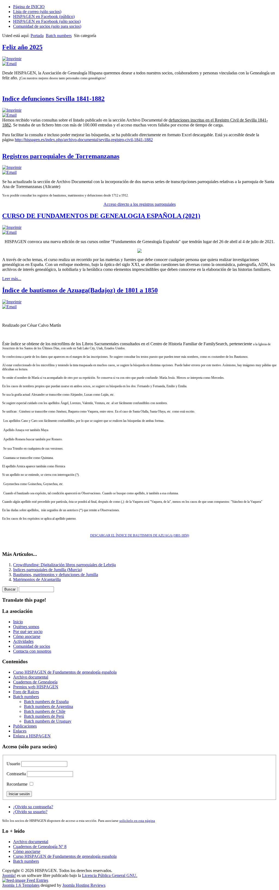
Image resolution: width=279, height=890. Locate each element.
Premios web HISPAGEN (35, 687)
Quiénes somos (26, 626)
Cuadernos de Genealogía (35, 682)
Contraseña (16, 773)
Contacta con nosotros (32, 651)
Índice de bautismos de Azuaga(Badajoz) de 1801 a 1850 (80, 290)
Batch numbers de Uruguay (47, 721)
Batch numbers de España (46, 701)
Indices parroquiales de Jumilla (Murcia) (47, 569)
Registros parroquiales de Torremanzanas (60, 156)
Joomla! (9, 875)
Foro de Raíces (26, 691)
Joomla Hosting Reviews (83, 885)
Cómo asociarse (26, 636)
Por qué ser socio (28, 631)
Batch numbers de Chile (44, 711)
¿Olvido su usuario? (30, 811)
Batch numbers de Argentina (48, 706)
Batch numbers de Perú (44, 716)
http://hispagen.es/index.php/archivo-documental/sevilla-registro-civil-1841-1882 (84, 139)
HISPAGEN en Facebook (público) (44, 16)
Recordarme (17, 784)
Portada (37, 35)
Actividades (23, 641)
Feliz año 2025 (22, 47)
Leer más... (11, 278)
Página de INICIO (29, 6)
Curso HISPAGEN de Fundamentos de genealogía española (65, 672)
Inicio (18, 621)
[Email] (9, 63)
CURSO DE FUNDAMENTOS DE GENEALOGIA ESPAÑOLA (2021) (101, 215)
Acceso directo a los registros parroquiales (140, 204)
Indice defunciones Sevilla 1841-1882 (53, 98)
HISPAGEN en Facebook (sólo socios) (47, 21)
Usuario (13, 763)
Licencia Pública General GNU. (109, 875)
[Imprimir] (12, 58)
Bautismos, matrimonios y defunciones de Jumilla (55, 574)
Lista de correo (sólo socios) (37, 11)
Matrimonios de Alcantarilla (37, 579)
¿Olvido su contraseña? (33, 806)
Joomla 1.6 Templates (21, 885)
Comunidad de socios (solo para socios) (47, 26)
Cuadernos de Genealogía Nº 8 (39, 846)
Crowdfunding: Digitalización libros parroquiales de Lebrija (64, 564)
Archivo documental (30, 677)
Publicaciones (25, 726)
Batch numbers (59, 35)
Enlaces (19, 731)
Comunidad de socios (31, 646)
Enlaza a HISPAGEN (32, 736)
